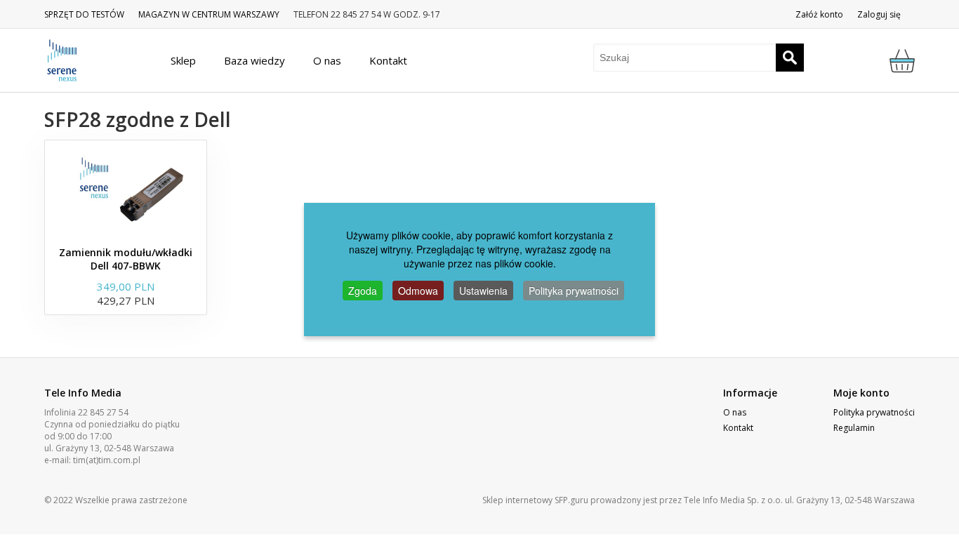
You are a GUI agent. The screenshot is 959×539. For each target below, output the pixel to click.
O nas (734, 412)
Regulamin (854, 428)
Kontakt (738, 428)
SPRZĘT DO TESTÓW (84, 14)
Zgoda (362, 291)
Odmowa (418, 291)
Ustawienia (483, 291)
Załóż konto (819, 14)
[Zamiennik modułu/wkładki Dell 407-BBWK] (125, 189)
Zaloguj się (879, 14)
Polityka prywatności (874, 412)
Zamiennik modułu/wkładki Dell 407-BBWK (125, 259)
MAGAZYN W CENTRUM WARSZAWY (208, 14)
